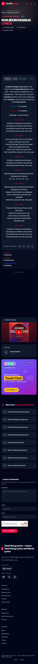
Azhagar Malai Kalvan (13, 11)
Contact (3, 643)
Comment (5, 487)
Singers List (5, 613)
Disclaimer (4, 637)
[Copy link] (32, 246)
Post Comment (9, 531)
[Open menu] (35, 3)
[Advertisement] (19, 53)
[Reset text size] (23, 79)
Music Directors (6, 595)
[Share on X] (9, 577)
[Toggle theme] (27, 3)
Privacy (3, 640)
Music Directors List (7, 616)
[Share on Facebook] (19, 246)
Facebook (8, 568)
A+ (25, 79)
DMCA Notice (5, 633)
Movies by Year (6, 592)
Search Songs (5, 602)
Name (3, 505)
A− (20, 78)
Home (3, 11)
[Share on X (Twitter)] (24, 246)
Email (3, 513)
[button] (19, 332)
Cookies (22, 659)
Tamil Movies (5, 589)
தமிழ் (15, 79)
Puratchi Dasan (9, 27)
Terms (15, 659)
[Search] (31, 3)
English (7, 79)
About (3, 630)
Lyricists (4, 599)
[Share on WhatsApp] (28, 246)
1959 (22, 16)
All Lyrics (4, 619)
